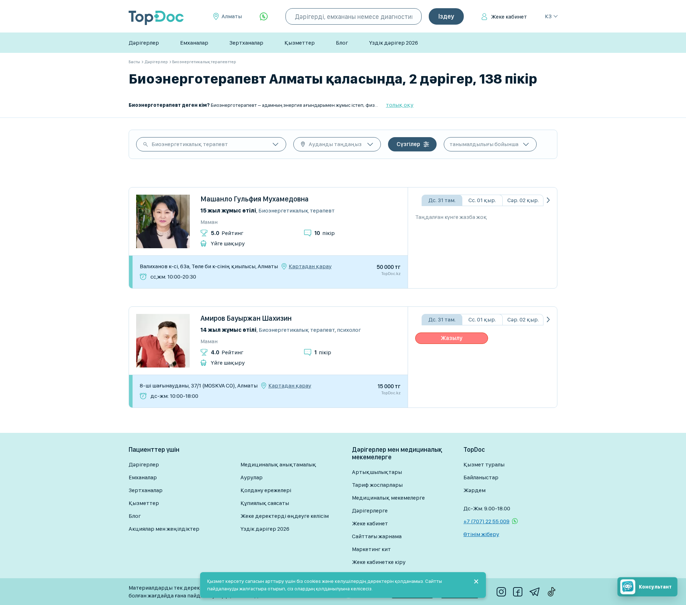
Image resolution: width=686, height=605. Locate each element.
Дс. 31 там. (442, 200)
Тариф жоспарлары (377, 484)
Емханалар (194, 42)
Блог (342, 42)
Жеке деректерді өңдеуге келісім (284, 515)
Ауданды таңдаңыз (335, 144)
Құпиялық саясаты (264, 503)
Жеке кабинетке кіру (379, 562)
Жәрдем (474, 490)
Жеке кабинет (509, 16)
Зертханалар (246, 42)
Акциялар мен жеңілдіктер (164, 528)
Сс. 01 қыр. (482, 200)
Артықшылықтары (377, 472)
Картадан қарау (310, 266)
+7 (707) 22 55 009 (486, 521)
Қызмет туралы (483, 464)
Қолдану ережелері (265, 490)
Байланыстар (480, 477)
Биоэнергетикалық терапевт (189, 144)
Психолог (349, 329)
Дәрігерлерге (370, 510)
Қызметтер (299, 42)
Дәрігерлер (144, 42)
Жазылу (451, 338)
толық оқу (399, 104)
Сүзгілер (408, 144)
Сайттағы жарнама (377, 536)
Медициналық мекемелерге (388, 497)
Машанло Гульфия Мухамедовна (254, 199)
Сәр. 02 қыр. (523, 200)
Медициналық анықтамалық (278, 464)
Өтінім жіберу (481, 534)
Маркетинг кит (371, 549)
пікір (324, 233)
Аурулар (251, 477)
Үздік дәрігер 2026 (393, 42)
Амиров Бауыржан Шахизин (246, 318)
